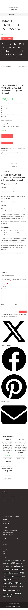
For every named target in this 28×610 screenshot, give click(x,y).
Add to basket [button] (7, 458)
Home (21, 152)
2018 (8, 566)
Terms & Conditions (7, 548)
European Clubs (11, 148)
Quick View (8, 439)
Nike (19, 583)
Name (3, 304)
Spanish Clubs (4, 150)
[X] (10, 2)
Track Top (18, 590)
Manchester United (15, 579)
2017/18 (5, 566)
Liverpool (22, 576)
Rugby (22, 586)
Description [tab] (14, 163)
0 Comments (6, 523)
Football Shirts (18, 148)
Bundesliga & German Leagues (20, 442)
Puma (18, 586)
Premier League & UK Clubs (7, 442)
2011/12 (22, 560)
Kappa (7, 576)
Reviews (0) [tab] (14, 166)
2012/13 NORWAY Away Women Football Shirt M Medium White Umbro (7, 469)
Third (13, 590)
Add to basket (7, 38)
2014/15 (8, 563)
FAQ (4, 551)
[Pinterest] (14, 2)
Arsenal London (4, 441)
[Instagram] (15, 2)
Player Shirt (13, 586)
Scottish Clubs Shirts (8, 532)
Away (7, 569)
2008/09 (10, 560)
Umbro (18, 593)
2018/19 (6, 152)
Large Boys (16, 576)
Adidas (17, 566)
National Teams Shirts (8, 536)
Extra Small (15, 573)
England (12, 569)
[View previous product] (2, 66)
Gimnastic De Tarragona (14, 152)
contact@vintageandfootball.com (13, 497)
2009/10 (14, 560)
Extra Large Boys (7, 573)
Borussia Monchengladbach (21, 441)
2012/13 (4, 563)
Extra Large (19, 569)
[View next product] (25, 66)
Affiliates (5, 553)
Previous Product (7, 66)
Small (5, 590)
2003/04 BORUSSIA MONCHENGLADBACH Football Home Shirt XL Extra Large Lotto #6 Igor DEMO (21, 449)
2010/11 (18, 560)
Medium (6, 583)
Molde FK (13, 583)
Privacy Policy (6, 550)
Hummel (3, 153)
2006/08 (6, 560)
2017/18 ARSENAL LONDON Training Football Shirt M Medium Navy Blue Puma (7, 449)
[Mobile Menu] (19, 14)
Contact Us (5, 546)
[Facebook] (12, 2)
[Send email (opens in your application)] (17, 2)
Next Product (21, 66)
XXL (12, 596)
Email (16, 304)
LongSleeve (7, 580)
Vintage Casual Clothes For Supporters (12, 538)
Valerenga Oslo (6, 596)
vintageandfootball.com (13, 500)
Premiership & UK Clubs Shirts (10, 530)
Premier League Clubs (7, 443)
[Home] (1, 57)
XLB (10, 596)
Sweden (10, 590)
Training (5, 594)
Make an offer (7, 142)
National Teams (10, 464)
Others (23, 148)
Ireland (4, 576)
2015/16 (14, 563)
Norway (7, 465)
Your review (4, 288)
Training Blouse (11, 594)
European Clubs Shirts (8, 534)
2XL (3, 560)
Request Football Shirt (14, 603)
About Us (5, 544)
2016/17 (19, 563)
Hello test (5, 519)
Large (7, 153)
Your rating (4, 284)
